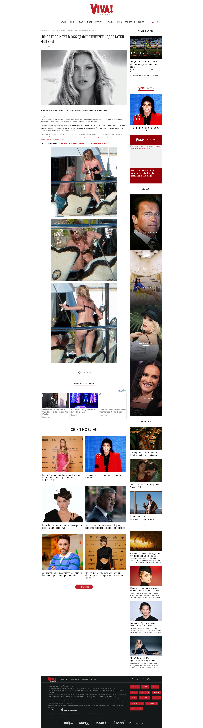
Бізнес (156, 698)
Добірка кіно (146, 422)
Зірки (145, 687)
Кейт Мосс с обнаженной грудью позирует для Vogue (83, 143)
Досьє (146, 189)
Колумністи (136, 709)
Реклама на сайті (89, 679)
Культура (145, 692)
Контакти (75, 679)
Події (134, 692)
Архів (52, 30)
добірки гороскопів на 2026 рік (146, 129)
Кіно (133, 698)
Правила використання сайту (57, 713)
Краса (155, 687)
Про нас (64, 679)
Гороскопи (152, 703)
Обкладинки (137, 703)
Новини (135, 687)
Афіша (146, 526)
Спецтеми (144, 698)
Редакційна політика (93, 713)
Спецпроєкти (146, 31)
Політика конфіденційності (76, 713)
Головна (44, 30)
